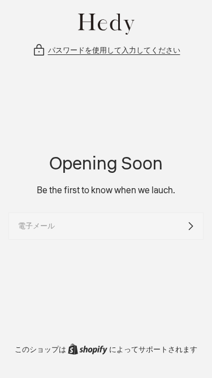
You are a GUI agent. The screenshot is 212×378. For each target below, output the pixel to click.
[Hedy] (106, 24)
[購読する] (190, 226)
